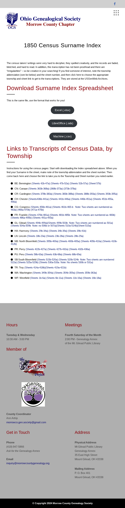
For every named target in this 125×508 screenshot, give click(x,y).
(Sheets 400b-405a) (69, 241)
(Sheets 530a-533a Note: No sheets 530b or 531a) (65, 262)
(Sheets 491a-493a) (42, 217)
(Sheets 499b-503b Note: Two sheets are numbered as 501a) (80, 222)
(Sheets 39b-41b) (76, 230)
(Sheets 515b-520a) (47, 259)
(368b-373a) (56, 188)
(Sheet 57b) (94, 183)
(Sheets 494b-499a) (37, 222)
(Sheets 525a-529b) (27, 262)
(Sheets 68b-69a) (71, 254)
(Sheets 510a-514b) (66, 225)
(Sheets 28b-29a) (73, 236)
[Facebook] (114, 4)
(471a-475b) (37, 209)
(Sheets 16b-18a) (91, 277)
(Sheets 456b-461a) (41, 207)
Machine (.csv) (62, 136)
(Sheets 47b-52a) (59, 183)
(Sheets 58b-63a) (34, 254)
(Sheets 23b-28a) (54, 236)
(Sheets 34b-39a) (57, 230)
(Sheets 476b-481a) (38, 214)
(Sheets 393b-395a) (107, 193)
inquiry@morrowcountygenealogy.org (27, 463)
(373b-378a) (69, 188)
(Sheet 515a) (84, 225)
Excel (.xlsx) (62, 110)
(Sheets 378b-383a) (42, 193)
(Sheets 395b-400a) (47, 241)
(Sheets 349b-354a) (43, 272)
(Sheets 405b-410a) (91, 241)
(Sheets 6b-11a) (54, 277)
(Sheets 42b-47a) (41, 183)
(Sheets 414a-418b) (34, 267)
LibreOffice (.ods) (62, 123)
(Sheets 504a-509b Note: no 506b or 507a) (33, 225)
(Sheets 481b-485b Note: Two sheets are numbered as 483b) (82, 214)
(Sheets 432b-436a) (79, 249)
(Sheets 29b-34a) (39, 230)
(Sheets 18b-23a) (36, 236)
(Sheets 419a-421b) (55, 267)
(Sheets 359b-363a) (86, 272)
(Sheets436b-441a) (38, 199)
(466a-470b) (23, 209)
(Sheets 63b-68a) (52, 254)
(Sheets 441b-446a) (59, 199)
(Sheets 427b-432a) (57, 249)
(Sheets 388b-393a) (85, 193)
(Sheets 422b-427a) (36, 249)
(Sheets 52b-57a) (78, 183)
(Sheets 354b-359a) (64, 272)
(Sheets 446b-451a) (81, 199)
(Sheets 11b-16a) (72, 277)
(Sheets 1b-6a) (38, 277)
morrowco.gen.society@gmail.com (26, 422)
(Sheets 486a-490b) (21, 217)
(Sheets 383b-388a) (63, 193)
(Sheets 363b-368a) (38, 188)
